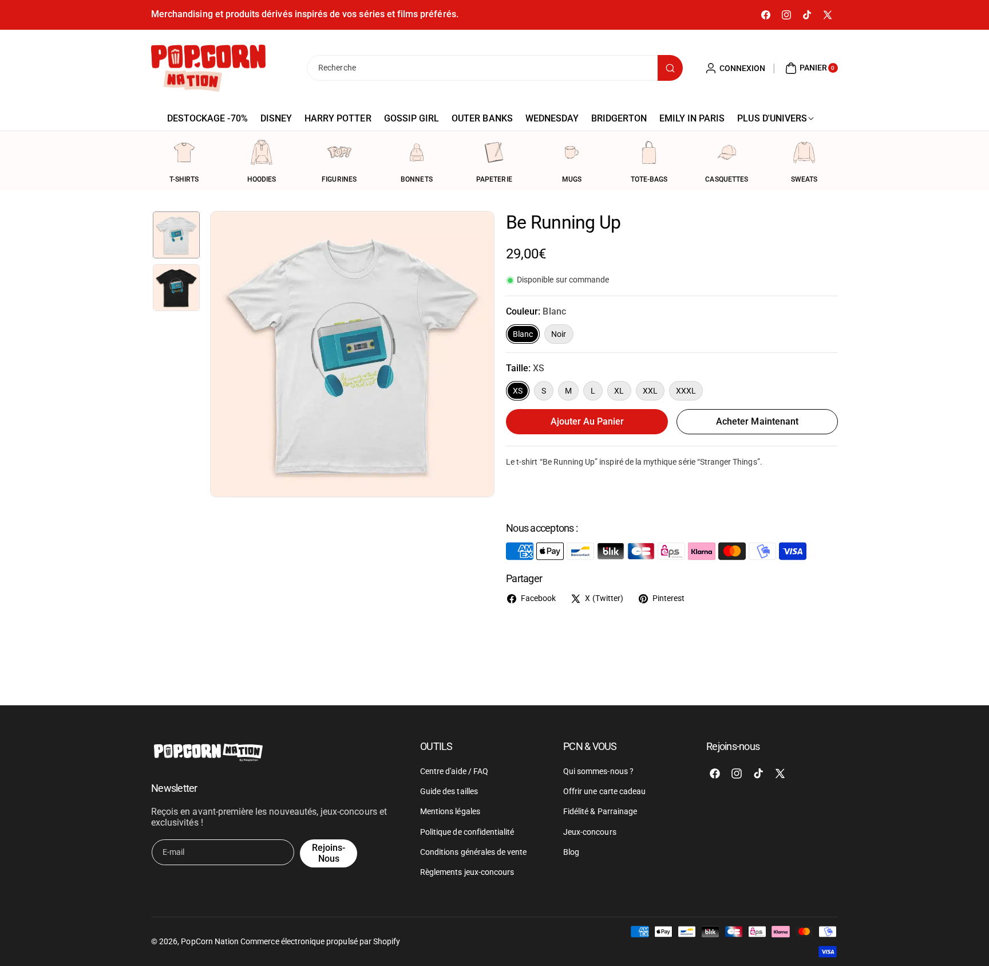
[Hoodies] (261, 152)
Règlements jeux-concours (467, 872)
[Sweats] (804, 152)
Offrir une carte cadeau (604, 791)
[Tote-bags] (649, 152)
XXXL (686, 390)
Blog (571, 852)
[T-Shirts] (184, 152)
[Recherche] (670, 68)
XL (619, 390)
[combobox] (494, 68)
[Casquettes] (727, 152)
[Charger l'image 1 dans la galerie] (176, 234)
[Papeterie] (494, 152)
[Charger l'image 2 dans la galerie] (176, 287)
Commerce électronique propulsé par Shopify (320, 941)
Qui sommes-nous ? (598, 771)
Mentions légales (450, 811)
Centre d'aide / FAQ (454, 771)
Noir (558, 334)
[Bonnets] (416, 152)
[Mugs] (571, 152)
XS (518, 390)
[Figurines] (339, 152)
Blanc (523, 334)
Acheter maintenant (757, 421)
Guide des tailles (449, 791)
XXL (650, 390)
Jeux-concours (589, 832)
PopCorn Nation (210, 941)
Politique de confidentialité (467, 832)
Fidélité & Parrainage (600, 811)
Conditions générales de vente (473, 852)
